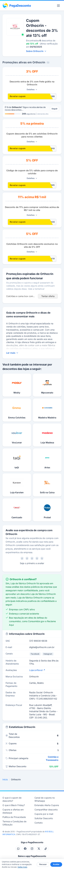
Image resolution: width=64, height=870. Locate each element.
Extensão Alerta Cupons (46, 805)
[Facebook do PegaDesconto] (25, 848)
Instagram (47, 654)
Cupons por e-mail (43, 814)
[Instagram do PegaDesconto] (32, 848)
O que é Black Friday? (13, 805)
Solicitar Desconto (43, 818)
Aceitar (56, 864)
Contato (38, 822)
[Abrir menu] (58, 5)
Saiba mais (22, 867)
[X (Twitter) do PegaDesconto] (39, 848)
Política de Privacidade (14, 817)
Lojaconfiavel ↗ (37, 670)
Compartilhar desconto (46, 809)
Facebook (35, 654)
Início (5, 779)
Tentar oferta (48, 296)
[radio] (22, 558)
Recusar (43, 864)
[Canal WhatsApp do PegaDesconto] (18, 848)
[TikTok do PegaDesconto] (45, 848)
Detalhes (31, 89)
